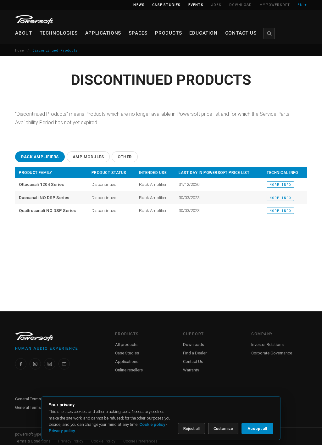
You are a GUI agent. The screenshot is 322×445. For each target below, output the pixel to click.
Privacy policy (62, 430)
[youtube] (64, 364)
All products (126, 344)
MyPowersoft (274, 5)
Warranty (191, 370)
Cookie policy (152, 424)
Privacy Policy (70, 441)
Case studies (166, 5)
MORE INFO (280, 184)
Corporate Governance (271, 353)
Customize (223, 428)
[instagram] (35, 364)
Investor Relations (267, 344)
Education (203, 33)
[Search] (269, 33)
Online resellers (129, 370)
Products (168, 33)
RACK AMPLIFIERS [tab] (40, 156)
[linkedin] (49, 364)
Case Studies (127, 353)
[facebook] (20, 364)
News (139, 5)
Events (195, 5)
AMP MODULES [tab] (88, 156)
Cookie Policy (103, 441)
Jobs (216, 5)
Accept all (257, 428)
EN (302, 5)
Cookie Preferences (140, 441)
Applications (103, 33)
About (23, 33)
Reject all (191, 428)
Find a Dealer (195, 353)
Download (240, 5)
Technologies (59, 33)
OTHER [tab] (125, 156)
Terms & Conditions (33, 441)
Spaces (138, 33)
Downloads (193, 344)
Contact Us (241, 33)
